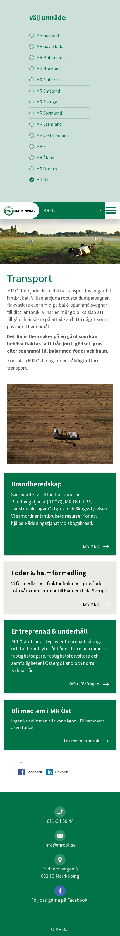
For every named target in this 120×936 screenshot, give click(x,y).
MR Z (41, 146)
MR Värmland (49, 124)
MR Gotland (47, 35)
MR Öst (43, 179)
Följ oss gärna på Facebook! (60, 900)
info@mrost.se (60, 845)
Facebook (34, 772)
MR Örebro (46, 168)
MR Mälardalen (50, 57)
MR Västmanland (52, 135)
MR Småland (48, 91)
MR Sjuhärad (48, 80)
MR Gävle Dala (49, 46)
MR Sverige (46, 102)
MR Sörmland (49, 113)
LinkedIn (61, 772)
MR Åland (45, 157)
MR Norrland (48, 68)
